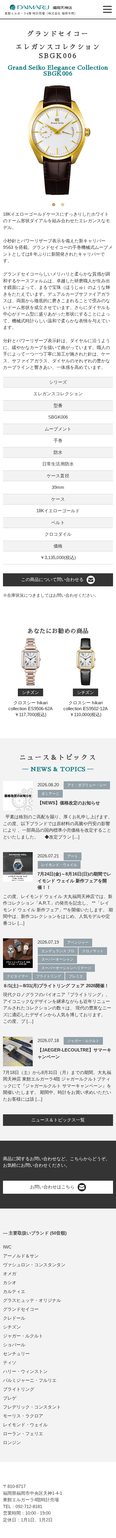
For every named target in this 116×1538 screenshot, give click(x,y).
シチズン (12, 1326)
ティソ (9, 1362)
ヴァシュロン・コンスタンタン (34, 1264)
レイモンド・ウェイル (25, 1424)
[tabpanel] (58, 140)
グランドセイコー (21, 1309)
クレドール (14, 1318)
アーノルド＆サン (21, 1255)
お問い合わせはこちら (52, 1186)
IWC (7, 1246)
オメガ (9, 1273)
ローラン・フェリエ (23, 1433)
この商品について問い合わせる (52, 579)
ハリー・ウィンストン (25, 1371)
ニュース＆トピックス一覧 (58, 1119)
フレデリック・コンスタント (32, 1406)
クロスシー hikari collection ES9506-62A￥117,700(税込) (30, 703)
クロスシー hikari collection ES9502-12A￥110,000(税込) (85, 703)
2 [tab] (62, 202)
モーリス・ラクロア (23, 1415)
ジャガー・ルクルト (23, 1335)
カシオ (9, 1282)
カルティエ (14, 1291)
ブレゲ (9, 1398)
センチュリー (16, 1353)
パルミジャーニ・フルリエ (30, 1380)
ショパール (14, 1344)
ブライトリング (18, 1389)
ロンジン (12, 1442)
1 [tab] (54, 202)
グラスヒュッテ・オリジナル (32, 1300)
